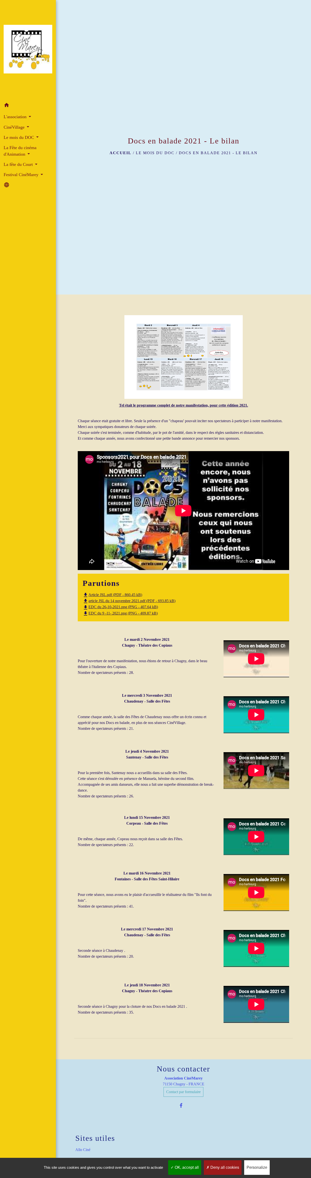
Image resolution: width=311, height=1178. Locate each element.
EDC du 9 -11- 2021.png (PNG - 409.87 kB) (120, 613)
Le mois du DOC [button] (19, 137)
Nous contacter (183, 1068)
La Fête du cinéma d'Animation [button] (20, 150)
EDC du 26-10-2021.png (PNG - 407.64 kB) (120, 607)
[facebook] (184, 1105)
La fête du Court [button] (19, 164)
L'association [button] (16, 116)
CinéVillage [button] (15, 127)
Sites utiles (95, 1138)
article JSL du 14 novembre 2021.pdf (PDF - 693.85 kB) (129, 601)
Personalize (257, 1167)
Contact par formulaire (183, 1092)
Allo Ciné (82, 1150)
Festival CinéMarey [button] (22, 174)
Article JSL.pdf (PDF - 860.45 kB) (112, 595)
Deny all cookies (224, 1167)
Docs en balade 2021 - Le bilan (218, 153)
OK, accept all (186, 1167)
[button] (28, 106)
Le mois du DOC (155, 153)
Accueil (120, 153)
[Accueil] (28, 50)
